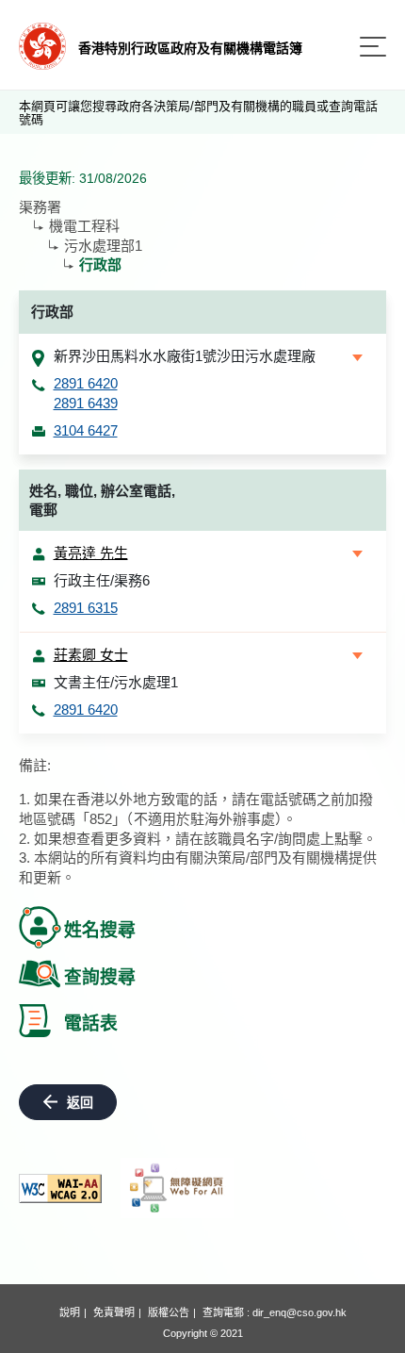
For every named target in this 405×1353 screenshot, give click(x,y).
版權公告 (168, 1312)
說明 (69, 1312)
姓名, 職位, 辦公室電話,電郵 (102, 501)
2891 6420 (86, 383)
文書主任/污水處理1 (116, 682)
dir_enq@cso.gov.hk (299, 1312)
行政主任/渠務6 (102, 580)
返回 (80, 1102)
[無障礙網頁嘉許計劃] (177, 1188)
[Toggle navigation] (373, 47)
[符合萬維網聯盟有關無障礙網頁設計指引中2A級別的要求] (60, 1188)
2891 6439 (86, 403)
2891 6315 (86, 608)
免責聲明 (114, 1312)
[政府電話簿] (42, 45)
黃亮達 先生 (91, 553)
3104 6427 (86, 430)
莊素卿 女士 (91, 655)
